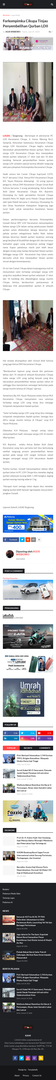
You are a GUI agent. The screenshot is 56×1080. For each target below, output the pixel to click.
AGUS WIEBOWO (28, 553)
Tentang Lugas (9, 898)
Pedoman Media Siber (12, 893)
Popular (11, 748)
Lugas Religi (15, 15)
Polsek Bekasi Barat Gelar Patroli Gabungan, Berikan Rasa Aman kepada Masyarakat (34, 955)
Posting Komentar (10, 578)
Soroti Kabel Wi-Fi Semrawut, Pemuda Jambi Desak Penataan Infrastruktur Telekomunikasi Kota (34, 773)
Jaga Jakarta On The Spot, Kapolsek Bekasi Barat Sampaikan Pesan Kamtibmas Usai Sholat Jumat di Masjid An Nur (34, 938)
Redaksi (6, 889)
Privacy (26, 1075)
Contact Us (36, 1075)
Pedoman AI (8, 902)
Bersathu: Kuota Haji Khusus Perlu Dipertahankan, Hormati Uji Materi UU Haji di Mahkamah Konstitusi (34, 870)
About (17, 1075)
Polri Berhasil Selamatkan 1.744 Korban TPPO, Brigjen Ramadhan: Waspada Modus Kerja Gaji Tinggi (35, 758)
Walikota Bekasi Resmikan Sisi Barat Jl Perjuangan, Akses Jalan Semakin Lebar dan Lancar (34, 788)
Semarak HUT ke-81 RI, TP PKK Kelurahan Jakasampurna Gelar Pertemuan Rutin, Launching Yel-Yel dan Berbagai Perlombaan (34, 921)
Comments (44, 748)
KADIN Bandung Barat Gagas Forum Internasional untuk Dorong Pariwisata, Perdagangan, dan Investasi (34, 855)
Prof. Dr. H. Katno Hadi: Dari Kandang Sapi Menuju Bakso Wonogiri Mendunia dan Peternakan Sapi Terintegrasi (34, 840)
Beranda (6, 15)
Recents (28, 748)
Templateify (33, 1070)
